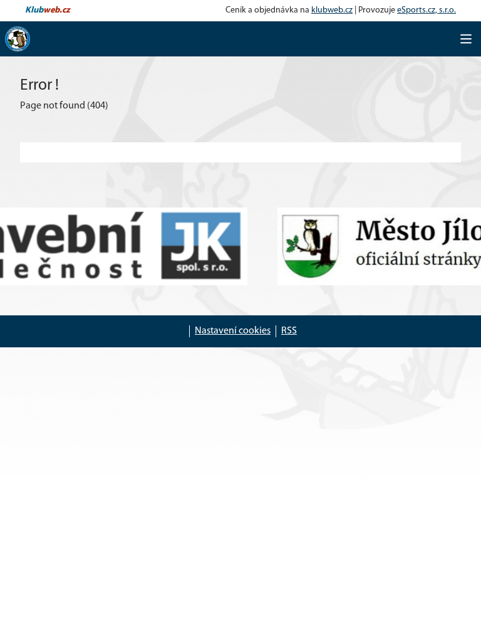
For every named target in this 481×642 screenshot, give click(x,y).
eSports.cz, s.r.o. (426, 10)
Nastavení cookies (233, 331)
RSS (289, 331)
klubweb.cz (332, 10)
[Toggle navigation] (466, 39)
